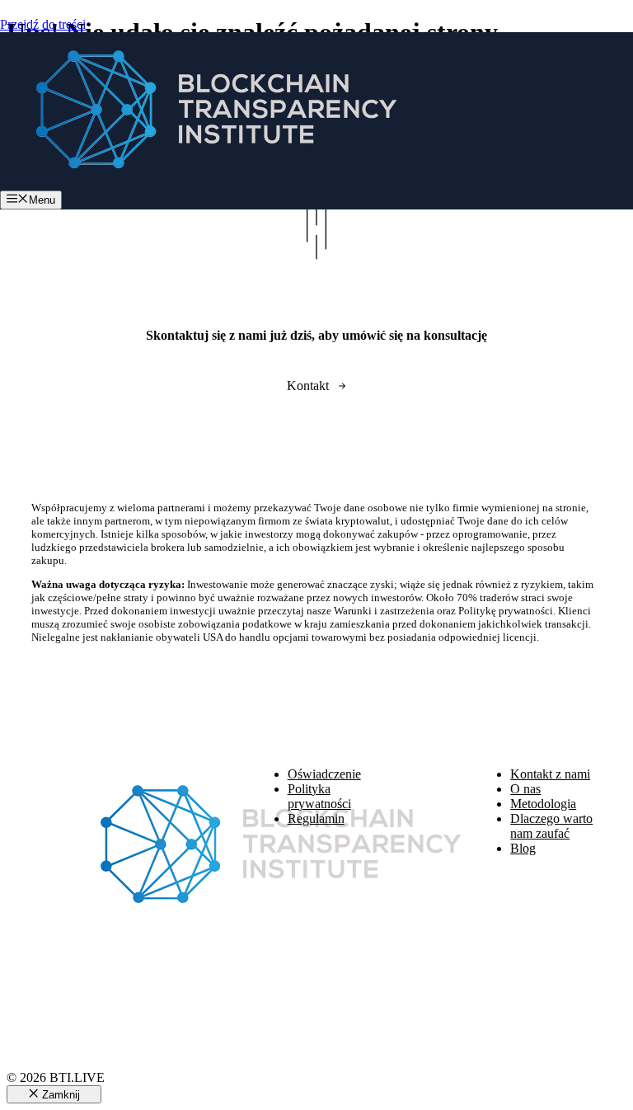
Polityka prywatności (319, 796)
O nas (525, 789)
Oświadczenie (324, 774)
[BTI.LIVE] (206, 183)
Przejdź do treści (43, 24)
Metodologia (543, 804)
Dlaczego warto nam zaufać (551, 825)
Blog (523, 848)
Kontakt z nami (550, 774)
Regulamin (316, 818)
